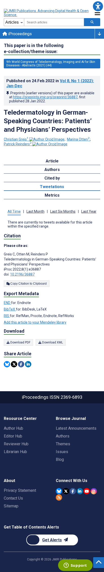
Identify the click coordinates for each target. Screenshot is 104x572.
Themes (63, 444)
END (7, 303)
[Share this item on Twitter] (14, 364)
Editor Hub (13, 436)
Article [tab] (52, 161)
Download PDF (20, 342)
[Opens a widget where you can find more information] (75, 565)
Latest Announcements (76, 428)
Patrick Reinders (18, 144)
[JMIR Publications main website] (47, 13)
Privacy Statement (20, 490)
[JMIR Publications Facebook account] (73, 491)
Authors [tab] (52, 169)
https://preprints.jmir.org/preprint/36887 (45, 97)
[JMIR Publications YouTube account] (87, 491)
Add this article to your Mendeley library (35, 322)
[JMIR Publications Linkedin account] (80, 491)
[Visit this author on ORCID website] (46, 139)
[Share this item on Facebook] (21, 364)
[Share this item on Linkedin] (28, 364)
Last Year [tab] (88, 211)
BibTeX (10, 309)
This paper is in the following (34, 48)
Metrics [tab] (52, 195)
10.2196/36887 (22, 274)
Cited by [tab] (52, 178)
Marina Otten (78, 139)
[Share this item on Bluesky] (7, 364)
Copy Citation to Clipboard (28, 283)
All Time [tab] (14, 211)
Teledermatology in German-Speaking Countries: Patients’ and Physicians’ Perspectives (48, 121)
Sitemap (11, 506)
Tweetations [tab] (52, 186)
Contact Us (13, 498)
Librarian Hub (15, 451)
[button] (97, 6)
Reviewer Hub (16, 444)
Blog (60, 459)
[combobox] (54, 22)
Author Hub (13, 428)
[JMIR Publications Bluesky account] (59, 491)
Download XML (52, 342)
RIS (7, 316)
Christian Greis (16, 139)
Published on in (50, 83)
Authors (62, 436)
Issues (62, 451)
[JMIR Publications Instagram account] (94, 491)
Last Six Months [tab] (62, 211)
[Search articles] (92, 22)
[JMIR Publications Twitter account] (66, 491)
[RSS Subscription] (59, 497)
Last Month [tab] (35, 211)
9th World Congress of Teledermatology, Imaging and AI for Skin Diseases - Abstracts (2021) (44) (50, 63)
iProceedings (19, 33)
